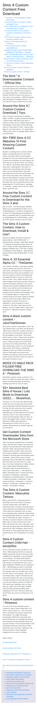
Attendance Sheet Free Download (17, 677)
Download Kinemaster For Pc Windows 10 (17, 654)
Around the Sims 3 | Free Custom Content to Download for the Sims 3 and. (18, 33)
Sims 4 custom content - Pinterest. (18, 72)
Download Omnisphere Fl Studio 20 (18, 673)
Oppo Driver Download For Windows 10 (19, 683)
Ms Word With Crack (10, 642)
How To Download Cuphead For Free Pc (16, 660)
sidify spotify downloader (15, 679)
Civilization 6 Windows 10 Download (18, 675)
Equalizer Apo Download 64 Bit (17, 686)
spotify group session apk (15, 681)
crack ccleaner (11, 692)
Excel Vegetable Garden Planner (17, 699)
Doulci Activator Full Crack (12, 648)
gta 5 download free (13, 688)
